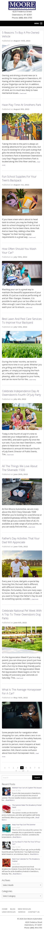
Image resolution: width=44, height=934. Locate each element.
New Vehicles (24, 909)
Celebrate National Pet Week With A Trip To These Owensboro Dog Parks (22, 614)
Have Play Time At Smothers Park (21, 105)
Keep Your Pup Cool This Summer (23, 825)
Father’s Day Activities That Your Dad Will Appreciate (21, 540)
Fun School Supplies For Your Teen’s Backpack (19, 178)
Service (21, 912)
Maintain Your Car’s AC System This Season (27, 788)
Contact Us (33, 912)
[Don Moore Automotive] (22, 5)
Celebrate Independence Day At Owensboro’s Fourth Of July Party (21, 393)
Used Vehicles (9, 912)
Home (4, 909)
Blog (12, 909)
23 (23, 771)
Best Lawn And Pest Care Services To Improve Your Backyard (22, 320)
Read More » (10, 800)
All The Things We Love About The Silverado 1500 (19, 468)
